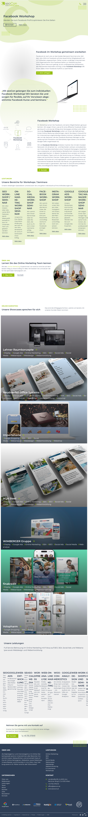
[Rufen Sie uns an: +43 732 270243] (80, 4)
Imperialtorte (12, 435)
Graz (35, 762)
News (4, 787)
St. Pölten (15, 764)
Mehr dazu (23, 25)
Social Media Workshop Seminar (31, 200)
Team (4, 785)
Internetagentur (24, 754)
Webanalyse (50, 762)
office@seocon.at (54, 786)
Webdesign (50, 764)
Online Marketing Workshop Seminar (19, 202)
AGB (48, 814)
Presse (33, 814)
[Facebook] (80, 815)
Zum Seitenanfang (84, 813)
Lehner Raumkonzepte (18, 349)
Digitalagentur (9, 754)
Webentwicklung (52, 766)
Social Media (50, 760)
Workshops (50, 770)
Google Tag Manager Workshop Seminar (83, 200)
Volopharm (10, 626)
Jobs (3, 791)
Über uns (5, 779)
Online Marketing (14, 266)
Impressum (17, 814)
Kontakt (10, 25)
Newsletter (6, 794)
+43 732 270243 (29, 735)
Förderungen (41, 814)
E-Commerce (50, 768)
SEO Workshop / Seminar (6, 197)
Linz (27, 762)
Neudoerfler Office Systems (21, 392)
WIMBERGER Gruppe (17, 541)
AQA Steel (9, 498)
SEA (47, 758)
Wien (31, 762)
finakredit (9, 583)
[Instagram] (82, 815)
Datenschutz (25, 814)
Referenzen (6, 781)
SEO (47, 756)
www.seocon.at (53, 789)
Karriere (4, 789)
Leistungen (6, 783)
